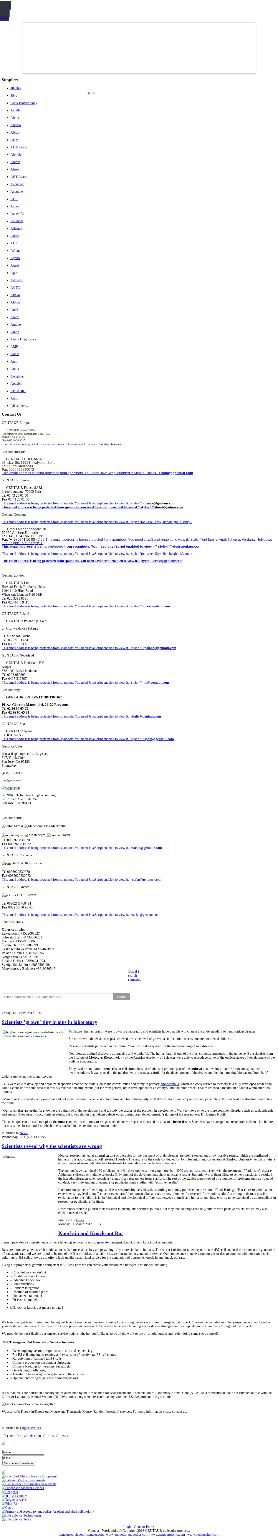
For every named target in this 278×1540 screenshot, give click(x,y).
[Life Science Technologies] (21, 1515)
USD (64, 1436)
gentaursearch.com (72, 1534)
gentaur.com (95, 1534)
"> (130, 879)
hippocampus (170, 1084)
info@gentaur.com (111, 444)
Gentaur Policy (144, 1526)
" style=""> (136, 503)
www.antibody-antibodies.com (127, 1534)
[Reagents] (10, 1492)
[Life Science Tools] (16, 1519)
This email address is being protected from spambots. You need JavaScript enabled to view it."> (51, 444)
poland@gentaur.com (160, 648)
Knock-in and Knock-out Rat (90, 1233)
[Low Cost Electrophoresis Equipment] (29, 1476)
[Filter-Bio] (10, 1503)
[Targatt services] (14, 1500)
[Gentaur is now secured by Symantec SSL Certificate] (139, 978)
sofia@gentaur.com (177, 473)
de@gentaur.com (187, 546)
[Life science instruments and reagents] (29, 1484)
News (24, 1133)
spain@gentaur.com (159, 739)
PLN (51, 1436)
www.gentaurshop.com (203, 1534)
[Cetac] (7, 1507)
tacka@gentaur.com (147, 848)
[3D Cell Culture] (14, 1496)
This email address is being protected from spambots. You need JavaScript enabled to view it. (65, 503)
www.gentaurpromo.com (168, 1534)
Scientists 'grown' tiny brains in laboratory (49, 1022)
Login (127, 1526)
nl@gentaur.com (156, 682)
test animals (192, 1170)
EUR (37, 1436)
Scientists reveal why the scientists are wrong (52, 1146)
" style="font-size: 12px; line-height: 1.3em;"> (160, 553)
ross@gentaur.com (168, 561)
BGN (24, 1436)
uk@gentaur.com (157, 606)
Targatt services (30, 1428)
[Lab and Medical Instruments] (23, 1480)
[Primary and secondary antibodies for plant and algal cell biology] (48, 1511)
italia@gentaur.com (146, 716)
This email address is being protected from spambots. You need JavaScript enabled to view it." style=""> (81, 473)
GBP (10, 1436)
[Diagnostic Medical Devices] (23, 1488)
